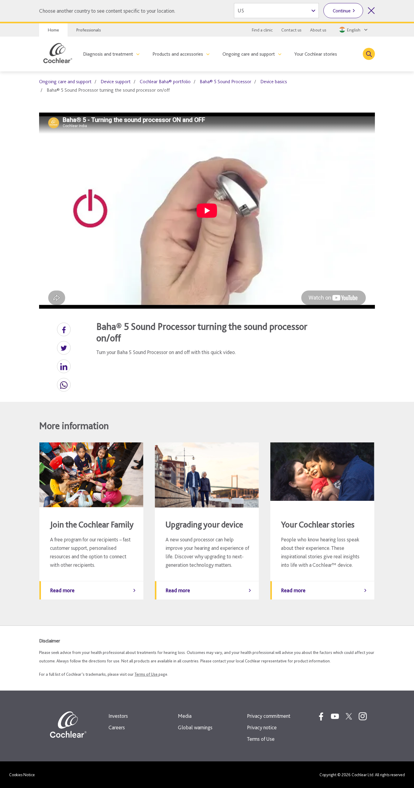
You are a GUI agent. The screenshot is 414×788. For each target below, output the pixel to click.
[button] (64, 329)
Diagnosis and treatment (108, 54)
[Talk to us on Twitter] (348, 716)
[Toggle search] (369, 54)
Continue (342, 11)
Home (53, 30)
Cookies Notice (22, 774)
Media (185, 716)
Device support (116, 81)
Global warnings (195, 727)
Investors (118, 716)
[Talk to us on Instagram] (362, 716)
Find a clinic (262, 30)
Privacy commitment (268, 716)
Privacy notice (262, 727)
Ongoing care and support (248, 54)
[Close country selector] (371, 10)
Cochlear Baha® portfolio (165, 81)
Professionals (88, 30)
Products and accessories (177, 54)
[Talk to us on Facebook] (321, 716)
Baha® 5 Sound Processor (225, 81)
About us (318, 30)
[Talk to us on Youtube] (334, 716)
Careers (117, 727)
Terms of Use (147, 674)
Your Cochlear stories (315, 54)
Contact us (291, 30)
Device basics (273, 81)
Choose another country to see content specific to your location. (107, 11)
